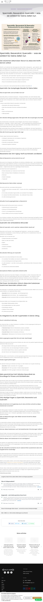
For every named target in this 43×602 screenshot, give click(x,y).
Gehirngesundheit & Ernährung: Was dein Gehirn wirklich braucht (8, 546)
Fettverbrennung (20, 550)
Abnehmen (18, 549)
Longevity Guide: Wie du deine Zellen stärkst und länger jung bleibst (17, 476)
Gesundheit (6, 550)
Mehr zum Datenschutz (6, 600)
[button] (11, 523)
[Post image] (9, 540)
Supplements (10, 554)
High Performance (7, 551)
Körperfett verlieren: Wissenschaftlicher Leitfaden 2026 (21, 546)
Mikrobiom (11, 552)
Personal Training (32, 553)
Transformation (21, 552)
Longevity (35, 551)
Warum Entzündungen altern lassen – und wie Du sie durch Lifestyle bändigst (19, 508)
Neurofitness (6, 553)
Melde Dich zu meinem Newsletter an (15, 462)
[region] (21, 597)
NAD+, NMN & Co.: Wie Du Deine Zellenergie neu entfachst (14, 513)
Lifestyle (11, 551)
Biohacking (6, 549)
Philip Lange (37, 553)
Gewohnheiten (10, 550)
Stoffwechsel (10, 553)
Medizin (37, 552)
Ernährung (10, 549)
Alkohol (21, 549)
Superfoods (6, 554)
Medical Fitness (6, 552)
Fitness (24, 550)
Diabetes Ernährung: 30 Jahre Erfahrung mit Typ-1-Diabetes (34, 546)
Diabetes (32, 549)
